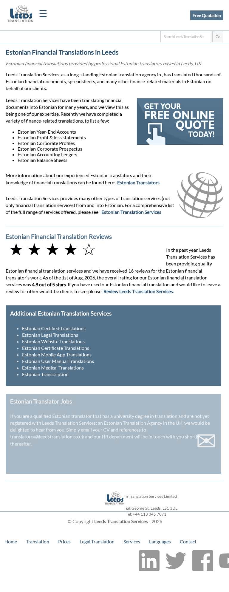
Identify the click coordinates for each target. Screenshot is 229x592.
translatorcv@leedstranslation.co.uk (47, 436)
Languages (160, 541)
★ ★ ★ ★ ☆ (52, 249)
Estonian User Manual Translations (58, 361)
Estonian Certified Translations (54, 328)
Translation (37, 541)
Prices (64, 541)
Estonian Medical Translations (53, 367)
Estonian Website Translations (53, 341)
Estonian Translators (138, 182)
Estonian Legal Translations (50, 335)
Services (131, 541)
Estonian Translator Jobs (41, 401)
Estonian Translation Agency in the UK (143, 423)
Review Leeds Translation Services (138, 291)
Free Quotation (207, 15)
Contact (188, 541)
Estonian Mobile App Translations (57, 354)
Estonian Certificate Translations (55, 348)
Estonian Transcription (45, 374)
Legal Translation (97, 541)
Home (10, 541)
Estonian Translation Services (131, 212)
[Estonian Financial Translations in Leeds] (114, 508)
